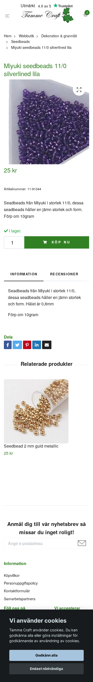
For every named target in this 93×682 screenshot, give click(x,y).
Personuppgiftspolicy (21, 605)
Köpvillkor (12, 598)
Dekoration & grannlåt (59, 58)
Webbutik (26, 58)
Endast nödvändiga (46, 669)
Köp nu (60, 265)
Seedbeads (20, 64)
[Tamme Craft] (46, 26)
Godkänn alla (46, 655)
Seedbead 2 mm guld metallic (31, 468)
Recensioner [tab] (64, 296)
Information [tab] (23, 296)
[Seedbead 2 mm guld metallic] (46, 434)
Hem (8, 58)
